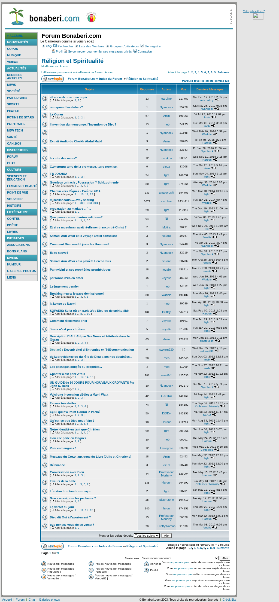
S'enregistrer (153, 46)
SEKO (207, 414)
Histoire (14, 205)
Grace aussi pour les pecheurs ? (73, 498)
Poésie (12, 225)
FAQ (49, 46)
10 (82, 194)
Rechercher (65, 46)
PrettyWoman (166, 526)
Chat (11, 163)
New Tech (15, 130)
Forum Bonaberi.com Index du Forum (95, 78)
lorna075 (166, 375)
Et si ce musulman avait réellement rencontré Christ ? (88, 227)
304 (95, 202)
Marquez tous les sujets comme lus (205, 80)
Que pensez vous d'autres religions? (76, 217)
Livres (12, 231)
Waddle (207, 134)
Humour (14, 264)
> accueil (15, 35)
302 (82, 202)
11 (86, 194)
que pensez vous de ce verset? (72, 524)
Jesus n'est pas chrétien (67, 329)
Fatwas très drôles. (63, 403)
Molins (166, 227)
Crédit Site (229, 599)
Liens (11, 277)
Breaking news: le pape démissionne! (77, 293)
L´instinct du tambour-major (70, 491)
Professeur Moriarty (207, 406)
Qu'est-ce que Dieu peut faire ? (72, 420)
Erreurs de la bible (63, 481)
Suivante (223, 72)
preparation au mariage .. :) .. (70, 208)
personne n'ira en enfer (66, 278)
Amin (166, 115)
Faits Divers (17, 97)
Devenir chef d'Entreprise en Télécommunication (99, 349)
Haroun (207, 142)
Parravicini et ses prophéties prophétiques (80, 269)
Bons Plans (17, 251)
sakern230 (166, 349)
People (13, 110)
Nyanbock (166, 107)
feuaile (166, 235)
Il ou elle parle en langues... (69, 438)
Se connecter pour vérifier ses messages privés (100, 51)
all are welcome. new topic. (69, 97)
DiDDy (166, 312)
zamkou (166, 158)
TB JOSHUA (58, 173)
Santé (12, 137)
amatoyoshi (166, 192)
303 (89, 202)
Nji (166, 218)
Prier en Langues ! (63, 448)
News (11, 84)
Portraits (16, 124)
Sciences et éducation (17, 178)
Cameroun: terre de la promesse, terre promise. (83, 166)
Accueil (7, 599)
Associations (18, 244)
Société (13, 91)
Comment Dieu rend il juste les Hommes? (80, 244)
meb (166, 124)
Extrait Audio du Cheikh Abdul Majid (76, 141)
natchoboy (207, 100)
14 (87, 376)
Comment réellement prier (68, 320)
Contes (13, 218)
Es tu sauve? (59, 252)
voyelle (166, 278)
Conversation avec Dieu (67, 472)
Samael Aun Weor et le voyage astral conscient (83, 235)
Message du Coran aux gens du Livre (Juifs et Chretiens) (90, 456)
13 (82, 376)
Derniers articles (14, 76)
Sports (13, 104)
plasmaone (166, 499)
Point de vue (17, 192)
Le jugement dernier (64, 286)
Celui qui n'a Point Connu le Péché (75, 412)
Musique (14, 55)
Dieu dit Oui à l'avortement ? (70, 517)
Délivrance (57, 465)
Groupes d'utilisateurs (124, 46)
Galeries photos (21, 271)
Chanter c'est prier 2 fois (67, 373)
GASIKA (166, 396)
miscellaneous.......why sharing (72, 199)
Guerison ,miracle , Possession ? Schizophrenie (84, 182)
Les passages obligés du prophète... (76, 366)
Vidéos (12, 61)
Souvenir (15, 199)
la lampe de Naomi (63, 303)
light (166, 175)
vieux (166, 166)
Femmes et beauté (22, 186)
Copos (12, 48)
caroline (166, 98)
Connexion (145, 51)
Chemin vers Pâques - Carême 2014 (75, 191)
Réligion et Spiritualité (72, 60)
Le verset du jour (62, 507)
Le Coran (56, 114)
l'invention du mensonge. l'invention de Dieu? (83, 124)
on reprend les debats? (66, 107)
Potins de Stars (20, 117)
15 (91, 376)
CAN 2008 (14, 143)
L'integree (166, 448)
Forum (12, 156)
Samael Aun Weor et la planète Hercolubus (80, 261)
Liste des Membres (91, 46)
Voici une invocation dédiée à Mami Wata (79, 394)
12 (91, 194)
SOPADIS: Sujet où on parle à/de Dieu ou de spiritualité (89, 310)
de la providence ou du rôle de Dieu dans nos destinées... (91, 356)
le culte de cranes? (63, 158)
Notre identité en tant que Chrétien (75, 429)
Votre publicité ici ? (254, 11)
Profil (59, 51)
